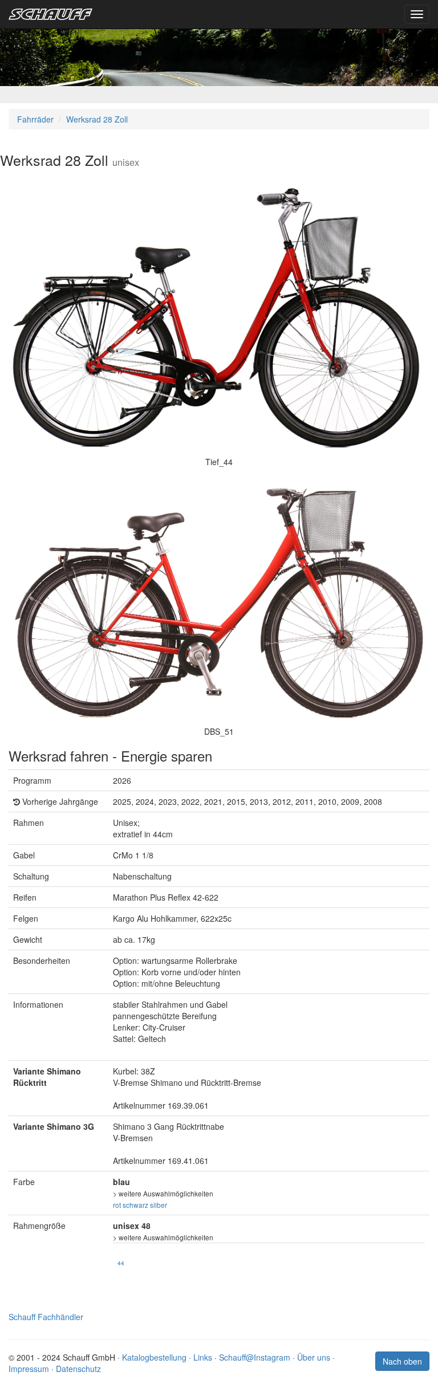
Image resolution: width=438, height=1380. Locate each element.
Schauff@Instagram (254, 1357)
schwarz (135, 1205)
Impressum (29, 1368)
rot (117, 1205)
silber (158, 1205)
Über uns (313, 1357)
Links (202, 1357)
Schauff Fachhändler (46, 1316)
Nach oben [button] (402, 1361)
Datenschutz (78, 1368)
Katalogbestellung (154, 1357)
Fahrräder (35, 119)
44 (120, 1263)
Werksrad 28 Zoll (97, 119)
